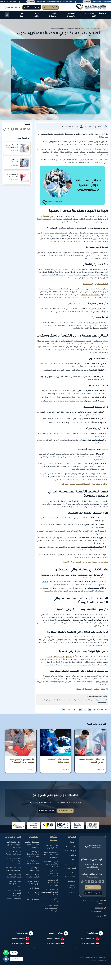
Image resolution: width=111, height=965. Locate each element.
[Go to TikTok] (4, 129)
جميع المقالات (95, 28)
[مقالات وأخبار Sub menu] (28, 15)
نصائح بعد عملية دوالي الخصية (58, 657)
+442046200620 (97, 912)
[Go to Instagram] (8, 129)
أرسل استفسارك (32, 7)
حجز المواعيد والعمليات (71, 887)
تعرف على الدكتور (70, 847)
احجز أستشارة (51, 7)
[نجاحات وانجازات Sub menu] (43, 15)
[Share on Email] (64, 709)
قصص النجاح (71, 868)
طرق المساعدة (70, 851)
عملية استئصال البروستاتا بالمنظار (90, 689)
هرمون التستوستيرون (90, 295)
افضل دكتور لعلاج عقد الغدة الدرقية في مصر (13, 869)
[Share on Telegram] (69, 709)
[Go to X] (21, 129)
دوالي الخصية (85, 28)
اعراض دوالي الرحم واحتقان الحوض (51, 847)
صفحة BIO (72, 892)
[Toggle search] (7, 14)
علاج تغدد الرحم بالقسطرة (33, 894)
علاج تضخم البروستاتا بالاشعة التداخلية (31, 876)
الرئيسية (102, 13)
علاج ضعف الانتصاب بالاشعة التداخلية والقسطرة (31, 844)
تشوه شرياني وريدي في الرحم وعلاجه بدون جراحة (14, 861)
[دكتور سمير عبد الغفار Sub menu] (80, 15)
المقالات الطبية (70, 877)
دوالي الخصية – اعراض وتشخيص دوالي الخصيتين (50, 864)
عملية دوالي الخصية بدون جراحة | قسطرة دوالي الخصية (85, 562)
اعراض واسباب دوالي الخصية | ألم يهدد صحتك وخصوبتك (84, 484)
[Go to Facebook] (12, 129)
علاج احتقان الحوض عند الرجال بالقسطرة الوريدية (32, 854)
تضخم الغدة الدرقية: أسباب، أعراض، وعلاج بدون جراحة (50, 855)
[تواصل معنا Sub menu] (14, 15)
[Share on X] (85, 709)
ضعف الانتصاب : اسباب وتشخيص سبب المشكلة (49, 892)
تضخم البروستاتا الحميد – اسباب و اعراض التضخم (52, 873)
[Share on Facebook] (90, 709)
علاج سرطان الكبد (33, 899)
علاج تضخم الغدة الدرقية (34, 869)
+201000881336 (97, 908)
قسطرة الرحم (34, 888)
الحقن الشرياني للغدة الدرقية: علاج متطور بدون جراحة (13, 844)
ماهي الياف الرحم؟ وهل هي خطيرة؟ (49, 900)
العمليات (73, 860)
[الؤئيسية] (91, 7)
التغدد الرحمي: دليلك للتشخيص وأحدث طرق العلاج (50, 908)
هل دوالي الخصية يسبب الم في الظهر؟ (12, 162)
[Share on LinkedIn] (80, 709)
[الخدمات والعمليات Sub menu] (60, 15)
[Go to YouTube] (16, 129)
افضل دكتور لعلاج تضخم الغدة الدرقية (14, 876)
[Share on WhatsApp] (74, 709)
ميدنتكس (93, 960)
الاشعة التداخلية (70, 864)
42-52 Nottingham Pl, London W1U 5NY (93, 902)
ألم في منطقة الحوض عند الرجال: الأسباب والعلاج (51, 883)
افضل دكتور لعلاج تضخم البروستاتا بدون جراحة (15, 884)
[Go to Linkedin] (28, 129)
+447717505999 (53, 939)
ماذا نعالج (72, 855)
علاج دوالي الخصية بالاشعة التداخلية (32, 862)
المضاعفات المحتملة (95, 284)
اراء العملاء (72, 873)
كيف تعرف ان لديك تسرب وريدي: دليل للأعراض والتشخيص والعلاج (14, 894)
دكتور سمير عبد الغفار (90, 15)
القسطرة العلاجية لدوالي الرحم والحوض (31, 883)
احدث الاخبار (72, 881)
